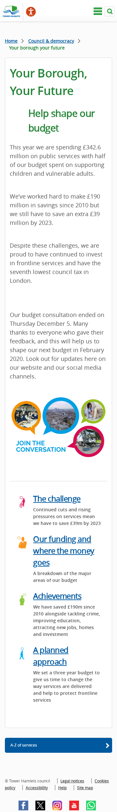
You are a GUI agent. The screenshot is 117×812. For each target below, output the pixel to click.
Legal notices (72, 780)
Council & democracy (51, 41)
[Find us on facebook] (23, 805)
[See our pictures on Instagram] (57, 805)
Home (11, 41)
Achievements (57, 596)
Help (62, 787)
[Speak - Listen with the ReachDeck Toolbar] (31, 12)
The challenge (57, 498)
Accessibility (37, 787)
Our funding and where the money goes (63, 551)
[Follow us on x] (40, 805)
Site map (85, 787)
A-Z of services (23, 745)
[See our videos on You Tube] (74, 805)
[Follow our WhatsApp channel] (91, 805)
